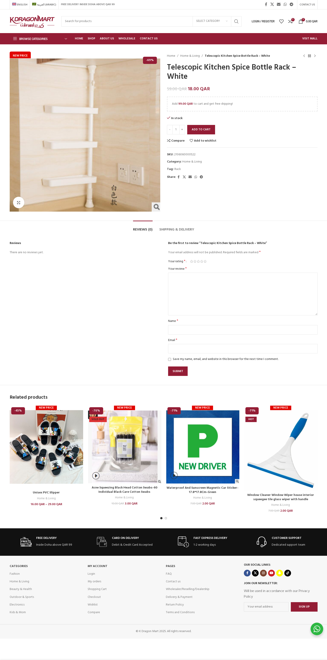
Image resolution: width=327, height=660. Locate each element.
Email (172, 340)
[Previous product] (304, 56)
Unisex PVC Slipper (46, 492)
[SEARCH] (236, 21)
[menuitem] (20, 4)
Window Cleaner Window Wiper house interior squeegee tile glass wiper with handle (280, 497)
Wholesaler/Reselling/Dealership (187, 589)
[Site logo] (32, 21)
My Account (97, 566)
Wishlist (93, 604)
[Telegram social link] (291, 4)
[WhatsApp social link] (285, 4)
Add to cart (201, 129)
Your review (177, 269)
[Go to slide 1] (161, 518)
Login (91, 573)
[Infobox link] (46, 542)
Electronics (17, 604)
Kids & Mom (18, 612)
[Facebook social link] (266, 4)
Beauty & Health (21, 589)
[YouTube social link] (271, 573)
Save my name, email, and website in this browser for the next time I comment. (225, 359)
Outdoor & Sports (22, 597)
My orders (94, 581)
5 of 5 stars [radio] (205, 261)
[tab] (143, 227)
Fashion (15, 573)
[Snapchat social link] (279, 573)
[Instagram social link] (263, 573)
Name (173, 321)
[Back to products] (309, 56)
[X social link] (272, 4)
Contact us (173, 581)
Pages (170, 566)
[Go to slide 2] (166, 518)
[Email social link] (279, 4)
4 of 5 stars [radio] (201, 261)
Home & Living (190, 56)
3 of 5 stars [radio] (198, 261)
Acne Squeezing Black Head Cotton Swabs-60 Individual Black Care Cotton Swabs (124, 490)
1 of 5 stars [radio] (191, 261)
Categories (19, 566)
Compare (94, 612)
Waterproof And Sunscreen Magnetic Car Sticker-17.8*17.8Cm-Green (202, 490)
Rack (177, 169)
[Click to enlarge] (18, 202)
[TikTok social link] (287, 573)
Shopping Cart (97, 589)
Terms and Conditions (180, 612)
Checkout (94, 597)
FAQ (169, 573)
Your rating (176, 261)
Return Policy (175, 604)
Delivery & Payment (179, 597)
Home (171, 56)
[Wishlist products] (281, 21)
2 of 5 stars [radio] (195, 261)
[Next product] (315, 56)
